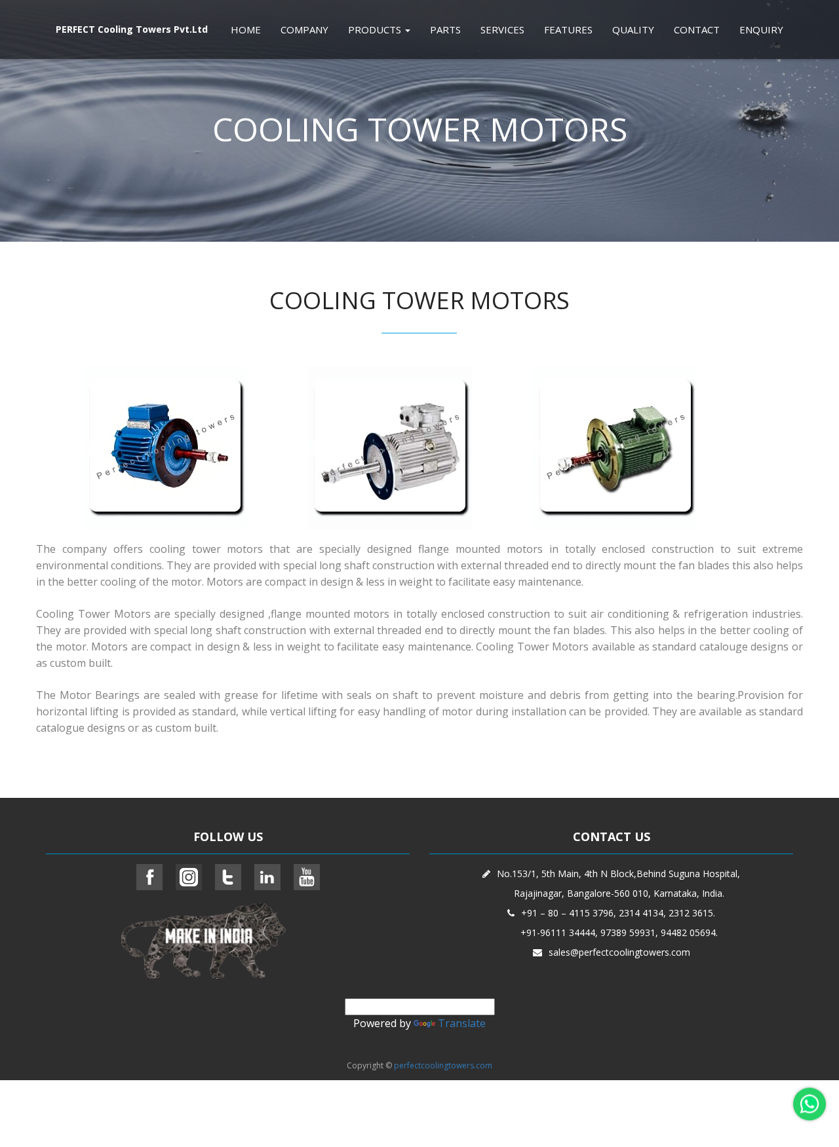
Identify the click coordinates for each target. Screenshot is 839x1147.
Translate (462, 1023)
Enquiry (761, 29)
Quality (633, 29)
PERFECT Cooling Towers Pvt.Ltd (132, 29)
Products (376, 29)
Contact (697, 29)
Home (246, 29)
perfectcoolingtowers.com (443, 1065)
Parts (445, 29)
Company (304, 29)
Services (502, 29)
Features (568, 29)
